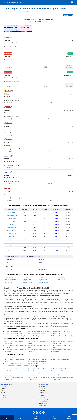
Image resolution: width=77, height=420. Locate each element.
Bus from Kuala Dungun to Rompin (60, 333)
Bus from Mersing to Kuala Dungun (37, 361)
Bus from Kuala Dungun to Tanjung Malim (62, 336)
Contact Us (4, 388)
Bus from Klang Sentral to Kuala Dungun (15, 357)
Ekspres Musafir (12, 227)
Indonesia (3, 400)
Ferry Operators (43, 390)
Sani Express (12, 242)
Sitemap (3, 392)
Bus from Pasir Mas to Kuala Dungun (37, 363)
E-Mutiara (11, 224)
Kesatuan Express (11, 233)
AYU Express (12, 221)
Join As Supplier (43, 401)
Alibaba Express (12, 218)
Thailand (3, 398)
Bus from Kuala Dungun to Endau (13, 331)
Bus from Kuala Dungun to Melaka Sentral (39, 331)
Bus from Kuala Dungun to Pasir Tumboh (38, 336)
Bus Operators (43, 386)
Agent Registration (44, 400)
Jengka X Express (11, 230)
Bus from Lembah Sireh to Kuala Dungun (38, 357)
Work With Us (42, 405)
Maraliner (11, 236)
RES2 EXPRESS (11, 239)
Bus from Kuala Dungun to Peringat (60, 331)
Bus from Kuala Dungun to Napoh (36, 333)
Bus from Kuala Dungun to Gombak (14, 333)
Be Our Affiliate (43, 398)
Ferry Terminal (43, 392)
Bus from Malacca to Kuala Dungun (37, 359)
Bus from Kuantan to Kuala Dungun (14, 363)
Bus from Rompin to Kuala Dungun (60, 359)
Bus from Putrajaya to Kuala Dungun (60, 357)
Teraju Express (11, 245)
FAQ (2, 390)
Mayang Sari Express (27, 298)
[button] (11, 28)
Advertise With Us (43, 403)
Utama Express (12, 251)
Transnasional (11, 248)
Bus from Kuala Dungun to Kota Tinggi (15, 336)
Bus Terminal (42, 388)
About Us (3, 386)
